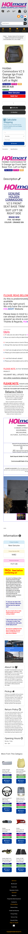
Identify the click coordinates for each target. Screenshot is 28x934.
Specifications (14, 149)
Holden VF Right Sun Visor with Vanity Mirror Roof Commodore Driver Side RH (7, 772)
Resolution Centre (14, 890)
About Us (14, 895)
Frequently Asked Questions (14, 898)
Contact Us (14, 902)
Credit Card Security (14, 910)
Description (5, 149)
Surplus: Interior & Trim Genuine (16, 36)
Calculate (14, 143)
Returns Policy (14, 907)
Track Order (14, 887)
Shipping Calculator (7, 781)
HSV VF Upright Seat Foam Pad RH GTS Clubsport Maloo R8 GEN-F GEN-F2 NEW (20, 772)
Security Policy (14, 920)
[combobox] (12, 23)
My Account (14, 883)
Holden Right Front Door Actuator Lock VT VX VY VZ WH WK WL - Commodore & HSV (7, 861)
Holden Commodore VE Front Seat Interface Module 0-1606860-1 (6, 831)
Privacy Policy (14, 913)
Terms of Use (14, 917)
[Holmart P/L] (14, 5)
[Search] (25, 23)
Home (5, 36)
